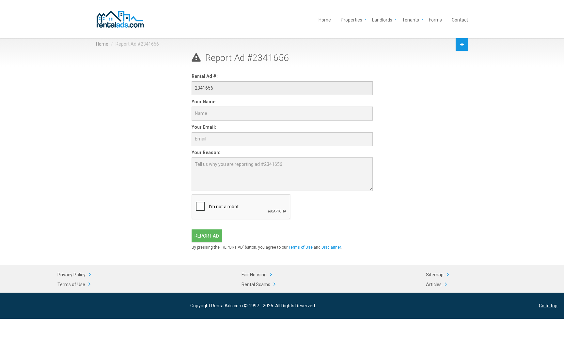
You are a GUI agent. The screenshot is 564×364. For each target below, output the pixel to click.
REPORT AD (207, 236)
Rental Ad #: (205, 76)
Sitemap (435, 274)
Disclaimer (331, 247)
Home (325, 19)
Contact (460, 19)
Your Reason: (206, 152)
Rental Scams (256, 284)
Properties (351, 19)
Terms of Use (301, 247)
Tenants (410, 19)
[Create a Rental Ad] (462, 44)
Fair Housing (254, 274)
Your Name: (204, 101)
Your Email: (204, 127)
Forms (435, 19)
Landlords (382, 19)
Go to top (548, 305)
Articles (434, 284)
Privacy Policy (71, 274)
